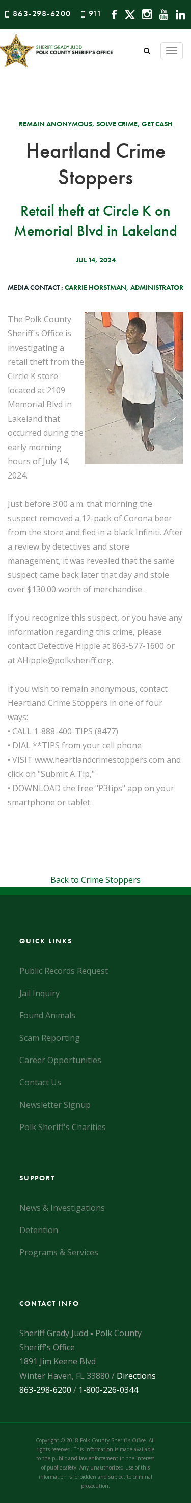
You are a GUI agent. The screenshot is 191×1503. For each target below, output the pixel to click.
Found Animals (47, 1015)
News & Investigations (62, 1207)
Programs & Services (58, 1252)
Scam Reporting (49, 1037)
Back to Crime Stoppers (95, 879)
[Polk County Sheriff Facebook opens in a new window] (112, 13)
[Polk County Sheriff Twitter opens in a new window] (127, 13)
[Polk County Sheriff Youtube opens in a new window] (161, 13)
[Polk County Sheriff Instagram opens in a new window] (144, 13)
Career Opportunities (60, 1060)
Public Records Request (63, 970)
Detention (38, 1230)
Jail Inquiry (39, 993)
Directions (136, 1375)
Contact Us (40, 1082)
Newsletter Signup (55, 1104)
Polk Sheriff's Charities (62, 1127)
